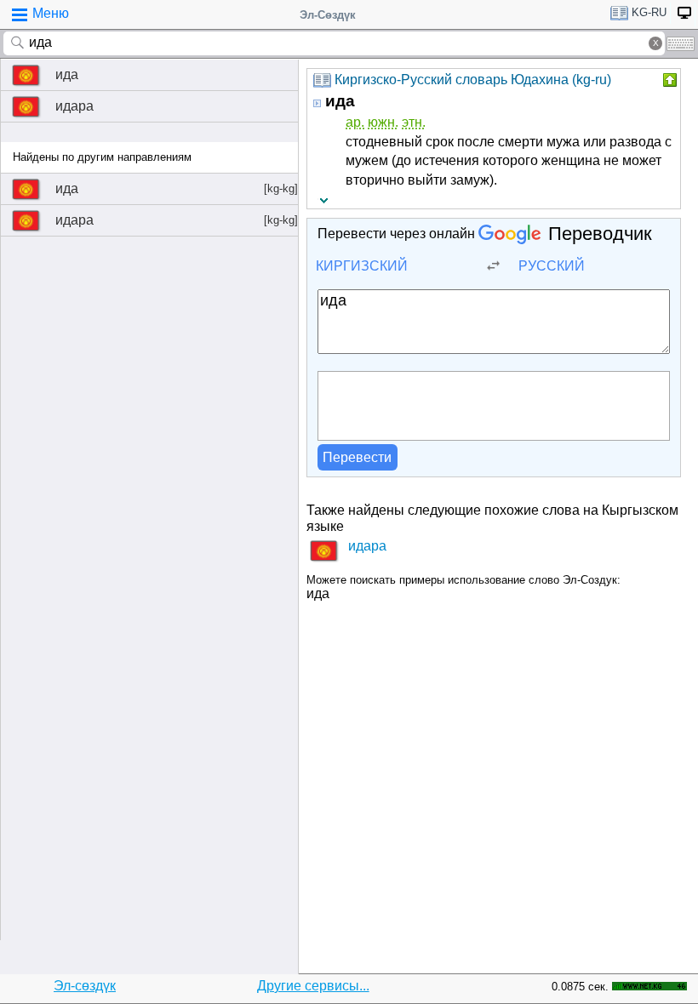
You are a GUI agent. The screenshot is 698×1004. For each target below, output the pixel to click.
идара (74, 106)
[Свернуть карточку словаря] (668, 79)
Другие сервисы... (313, 985)
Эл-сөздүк (85, 985)
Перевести (357, 457)
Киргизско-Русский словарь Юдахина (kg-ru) (473, 79)
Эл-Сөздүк (328, 15)
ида (66, 74)
